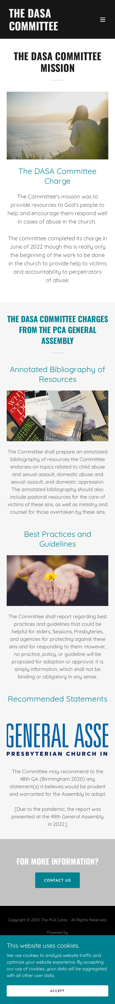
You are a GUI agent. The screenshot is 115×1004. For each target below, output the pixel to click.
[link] (42, 28)
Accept (57, 991)
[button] (102, 19)
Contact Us (57, 880)
